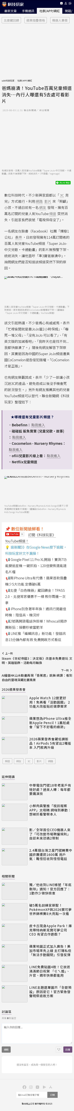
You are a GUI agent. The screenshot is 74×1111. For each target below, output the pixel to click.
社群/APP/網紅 (49, 11)
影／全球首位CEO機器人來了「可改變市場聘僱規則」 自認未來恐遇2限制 (50, 834)
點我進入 (38, 424)
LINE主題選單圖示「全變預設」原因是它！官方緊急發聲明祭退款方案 (50, 991)
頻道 (7, 761)
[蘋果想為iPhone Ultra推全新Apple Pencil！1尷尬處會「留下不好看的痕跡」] (15, 724)
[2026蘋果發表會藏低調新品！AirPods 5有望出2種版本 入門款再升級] (15, 745)
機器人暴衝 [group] (60, 20)
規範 (6, 1049)
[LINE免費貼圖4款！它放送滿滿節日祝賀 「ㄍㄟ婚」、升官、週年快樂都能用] (15, 973)
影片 (39, 761)
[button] (66, 4)
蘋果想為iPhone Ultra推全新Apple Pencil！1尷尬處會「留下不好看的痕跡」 (50, 722)
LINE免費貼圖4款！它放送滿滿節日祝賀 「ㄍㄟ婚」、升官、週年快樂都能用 (49, 971)
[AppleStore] (50, 1086)
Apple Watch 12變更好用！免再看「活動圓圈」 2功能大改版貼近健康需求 (49, 702)
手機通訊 (28, 11)
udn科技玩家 (8, 80)
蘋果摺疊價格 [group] (35, 20)
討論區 (7, 1011)
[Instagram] (30, 1086)
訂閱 (52, 1094)
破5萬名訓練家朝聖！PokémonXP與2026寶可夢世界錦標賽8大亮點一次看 (50, 909)
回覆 (67, 1049)
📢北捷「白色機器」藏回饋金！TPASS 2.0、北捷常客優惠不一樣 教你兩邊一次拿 (35, 596)
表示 (18, 237)
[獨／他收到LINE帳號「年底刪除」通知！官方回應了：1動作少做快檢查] (15, 891)
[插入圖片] (59, 1049)
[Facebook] (24, 1086)
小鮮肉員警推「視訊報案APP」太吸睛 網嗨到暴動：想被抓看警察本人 (50, 810)
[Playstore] (43, 1086)
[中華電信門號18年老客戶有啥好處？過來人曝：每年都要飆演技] (15, 791)
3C (29, 761)
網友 (18, 761)
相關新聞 (8, 876)
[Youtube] (61, 4)
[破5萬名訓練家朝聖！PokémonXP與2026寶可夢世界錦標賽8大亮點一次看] (15, 911)
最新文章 (10, 11)
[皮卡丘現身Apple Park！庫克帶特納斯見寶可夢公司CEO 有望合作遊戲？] (15, 932)
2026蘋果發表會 (14, 689)
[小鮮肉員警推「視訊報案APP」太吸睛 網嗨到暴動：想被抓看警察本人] (15, 812)
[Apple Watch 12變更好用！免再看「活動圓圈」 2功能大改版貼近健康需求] (15, 704)
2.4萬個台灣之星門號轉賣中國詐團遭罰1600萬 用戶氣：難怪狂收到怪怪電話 (50, 854)
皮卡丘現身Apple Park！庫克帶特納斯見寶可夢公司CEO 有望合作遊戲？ (50, 930)
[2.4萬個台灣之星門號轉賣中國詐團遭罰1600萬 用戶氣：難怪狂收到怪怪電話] (15, 856)
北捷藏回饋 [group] (11, 20)
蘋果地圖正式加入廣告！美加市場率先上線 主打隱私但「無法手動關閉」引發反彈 (50, 950)
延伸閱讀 (8, 776)
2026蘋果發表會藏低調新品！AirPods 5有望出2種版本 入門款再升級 (50, 743)
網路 (50, 761)
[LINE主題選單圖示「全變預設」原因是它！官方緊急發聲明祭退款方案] (15, 993)
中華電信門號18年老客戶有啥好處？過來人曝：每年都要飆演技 (50, 789)
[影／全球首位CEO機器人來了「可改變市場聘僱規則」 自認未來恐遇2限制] (15, 836)
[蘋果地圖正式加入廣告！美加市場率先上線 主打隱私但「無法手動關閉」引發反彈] (15, 952)
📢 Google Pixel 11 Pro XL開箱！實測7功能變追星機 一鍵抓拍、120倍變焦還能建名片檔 (36, 565)
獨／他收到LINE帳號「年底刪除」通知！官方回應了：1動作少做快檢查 (50, 889)
